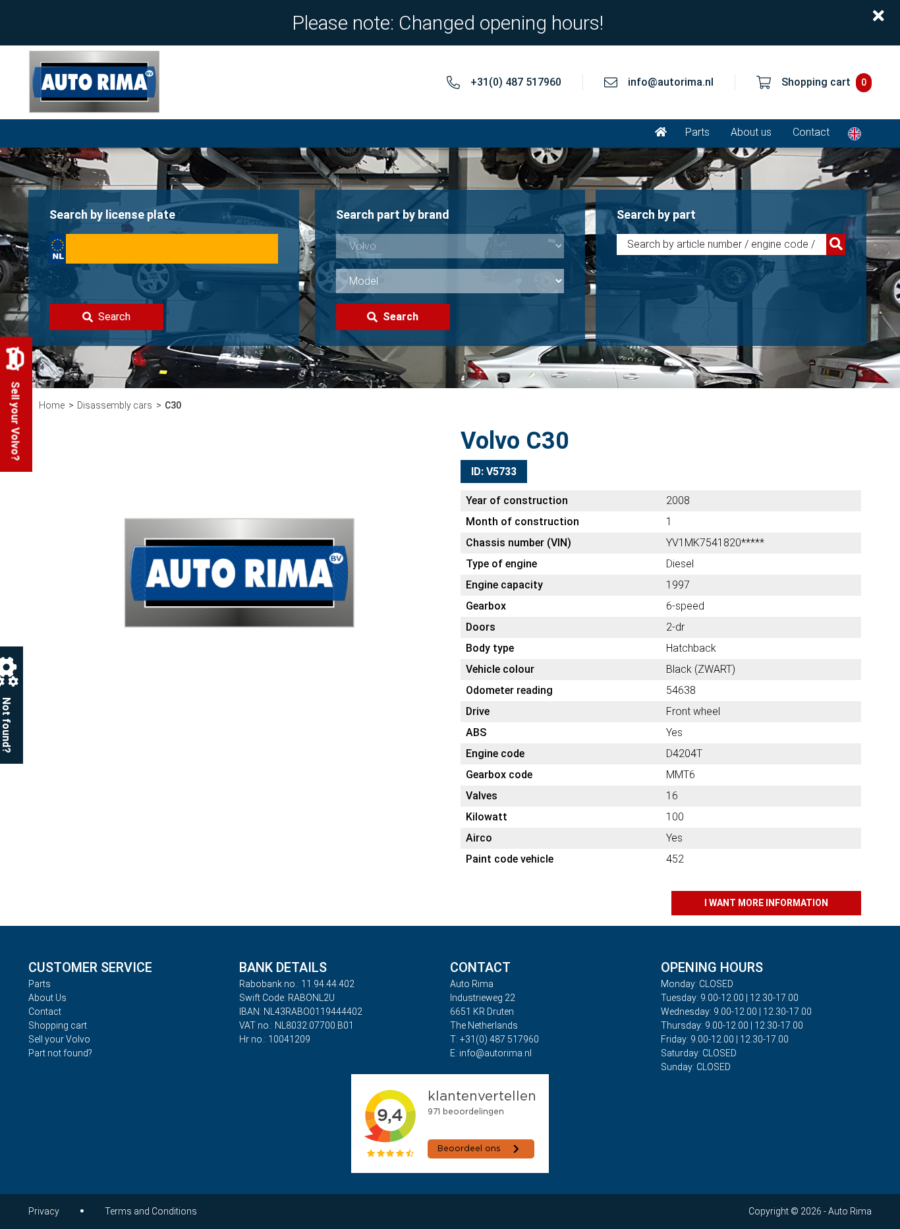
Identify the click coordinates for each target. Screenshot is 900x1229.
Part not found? (60, 1053)
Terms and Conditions (151, 1211)
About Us (47, 997)
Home (52, 405)
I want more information (766, 903)
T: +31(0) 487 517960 (494, 1039)
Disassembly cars (114, 405)
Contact (811, 132)
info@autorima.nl (671, 82)
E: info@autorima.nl (491, 1053)
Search (114, 316)
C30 (173, 405)
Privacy (43, 1211)
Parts (697, 132)
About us (751, 132)
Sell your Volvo (59, 1039)
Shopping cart (57, 1025)
